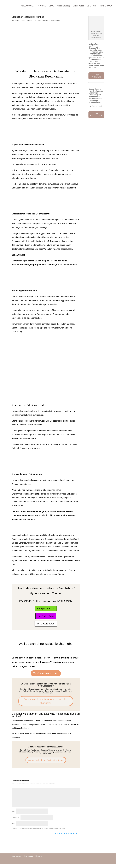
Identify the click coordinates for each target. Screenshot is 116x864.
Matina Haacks (20, 20)
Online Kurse (78, 6)
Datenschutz (16, 856)
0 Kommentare (55, 20)
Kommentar (15, 786)
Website (14, 823)
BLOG (51, 6)
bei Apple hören (46, 616)
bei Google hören (45, 623)
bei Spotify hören (45, 608)
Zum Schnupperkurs (96, 115)
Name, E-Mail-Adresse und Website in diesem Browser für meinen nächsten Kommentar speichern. (40, 828)
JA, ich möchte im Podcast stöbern (45, 760)
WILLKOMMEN (27, 6)
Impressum (28, 856)
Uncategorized (43, 20)
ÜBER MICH (92, 6)
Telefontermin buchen (45, 673)
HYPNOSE (41, 6)
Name (13, 811)
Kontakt (38, 856)
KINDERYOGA (106, 6)
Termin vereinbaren (96, 76)
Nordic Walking (63, 6)
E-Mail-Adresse (16, 817)
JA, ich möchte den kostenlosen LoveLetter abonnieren (46, 701)
